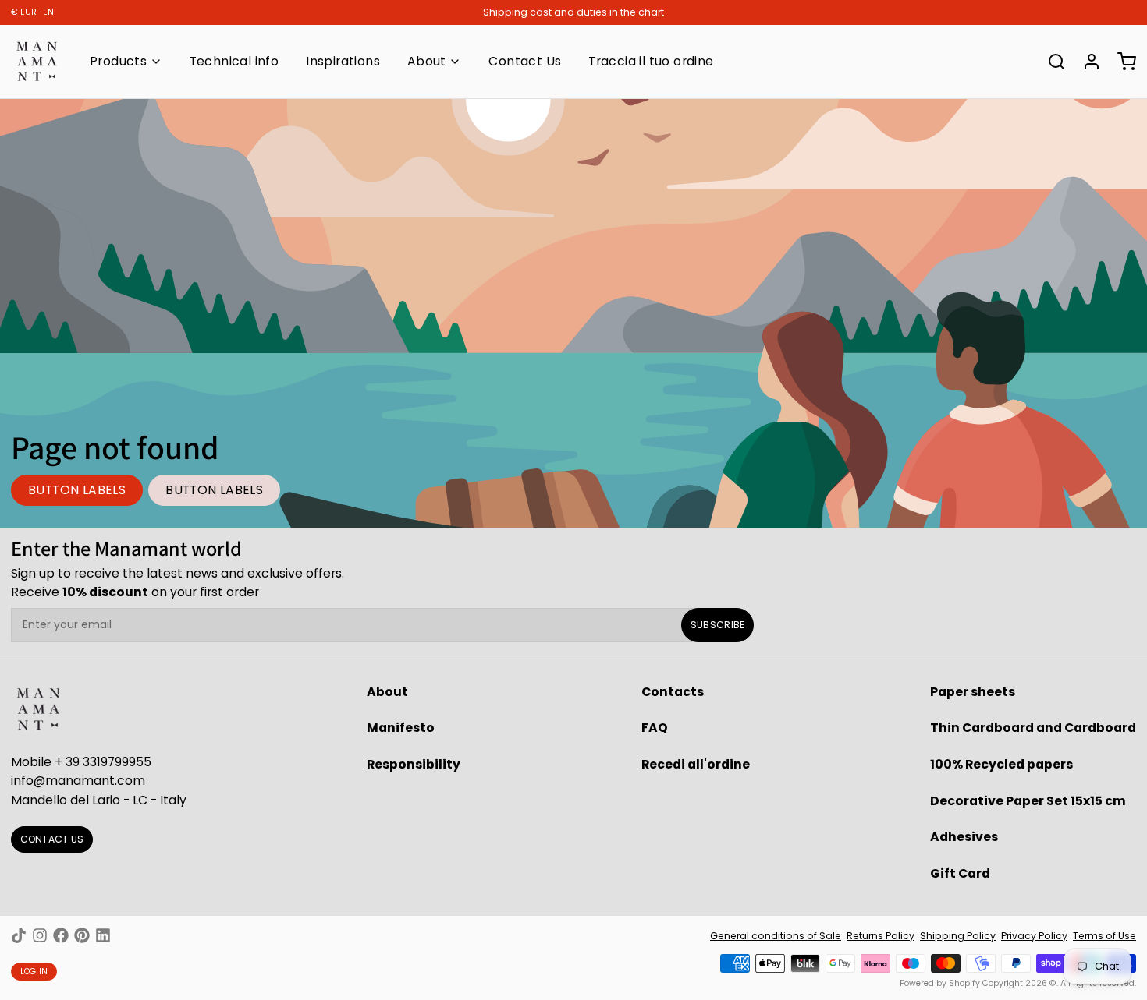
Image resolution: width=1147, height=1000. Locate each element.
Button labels (77, 490)
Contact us (52, 839)
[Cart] (1121, 61)
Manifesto (401, 728)
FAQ (654, 728)
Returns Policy (880, 935)
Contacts (672, 692)
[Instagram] (40, 935)
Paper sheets (972, 692)
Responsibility (413, 764)
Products (118, 61)
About (426, 61)
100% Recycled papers (1001, 764)
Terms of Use (1104, 935)
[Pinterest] (82, 935)
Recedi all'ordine (695, 764)
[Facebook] (61, 935)
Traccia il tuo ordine (650, 61)
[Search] (1051, 61)
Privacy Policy (1034, 935)
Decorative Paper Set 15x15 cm (1028, 801)
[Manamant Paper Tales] (36, 61)
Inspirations (343, 61)
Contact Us (524, 61)
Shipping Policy (958, 935)
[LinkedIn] (103, 935)
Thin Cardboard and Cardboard (1033, 728)
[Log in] (1086, 61)
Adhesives (964, 837)
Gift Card (960, 873)
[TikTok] (19, 935)
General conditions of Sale (775, 935)
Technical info (234, 61)
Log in (34, 971)
